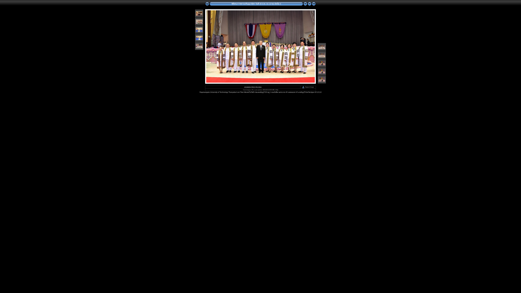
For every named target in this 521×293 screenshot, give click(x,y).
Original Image (309, 87)
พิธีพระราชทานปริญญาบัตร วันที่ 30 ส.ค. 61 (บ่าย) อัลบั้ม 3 (256, 4)
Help (276, 89)
